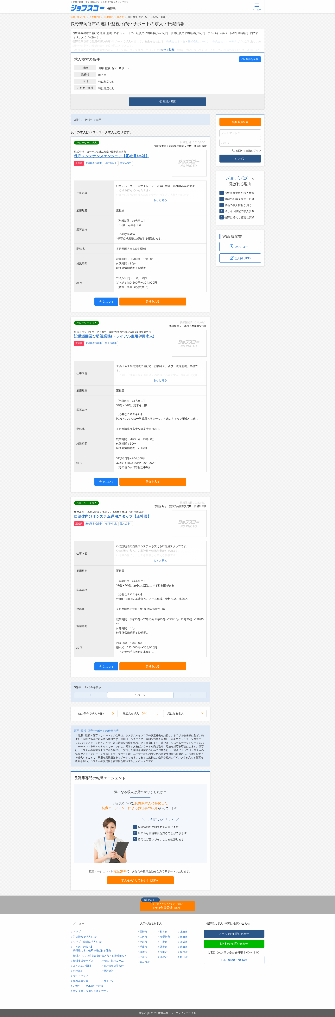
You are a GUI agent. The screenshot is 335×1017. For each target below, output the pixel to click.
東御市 (184, 946)
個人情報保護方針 (114, 965)
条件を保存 (252, 59)
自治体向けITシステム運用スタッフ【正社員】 (112, 516)
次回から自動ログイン (248, 150)
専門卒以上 (111, 523)
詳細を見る (153, 301)
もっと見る (167, 49)
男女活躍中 (125, 163)
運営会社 (109, 970)
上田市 (184, 931)
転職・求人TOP (78, 17)
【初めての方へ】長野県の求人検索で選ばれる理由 (92, 948)
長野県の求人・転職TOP (101, 17)
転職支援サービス (83, 960)
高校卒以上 (111, 163)
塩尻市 (184, 952)
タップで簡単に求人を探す (88, 941)
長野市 (143, 931)
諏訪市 (143, 952)
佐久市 (143, 936)
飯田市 (184, 936)
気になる (108, 301)
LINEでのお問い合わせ (234, 943)
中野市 (164, 941)
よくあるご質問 (82, 965)
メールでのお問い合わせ (234, 933)
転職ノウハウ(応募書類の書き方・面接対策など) (100, 955)
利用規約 (78, 970)
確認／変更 (169, 101)
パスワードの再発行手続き (88, 986)
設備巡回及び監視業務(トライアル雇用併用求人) (114, 336)
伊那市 (143, 941)
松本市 (164, 931)
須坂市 (184, 941)
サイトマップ (80, 975)
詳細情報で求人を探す (85, 936)
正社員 (78, 163)
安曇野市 (165, 936)
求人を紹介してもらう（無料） (140, 880)
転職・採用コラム (114, 960)
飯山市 (184, 957)
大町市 (164, 952)
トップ (77, 931)
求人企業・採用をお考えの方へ (90, 991)
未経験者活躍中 (93, 163)
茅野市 (164, 946)
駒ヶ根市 (145, 962)
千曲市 (143, 946)
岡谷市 (120, 17)
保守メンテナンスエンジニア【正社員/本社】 (111, 156)
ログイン (240, 158)
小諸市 (143, 957)
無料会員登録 (240, 121)
